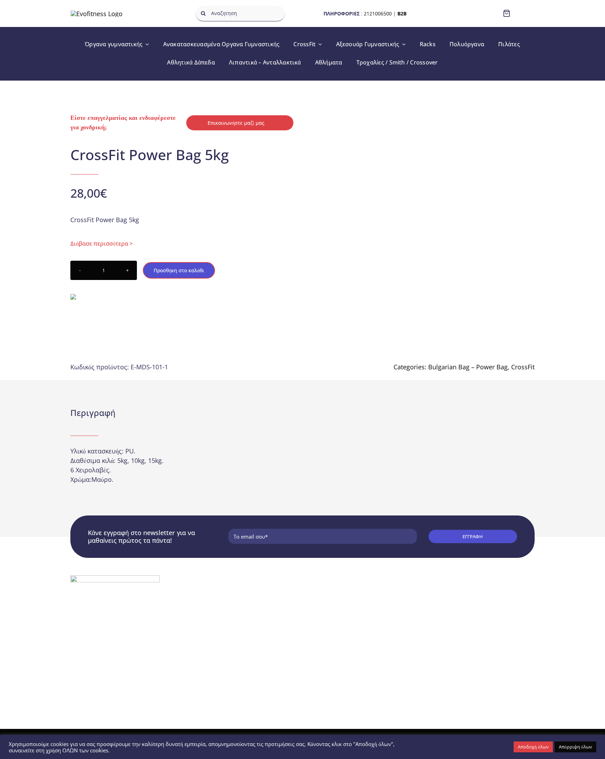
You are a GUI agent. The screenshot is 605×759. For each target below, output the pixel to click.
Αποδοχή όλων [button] (533, 747)
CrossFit (523, 367)
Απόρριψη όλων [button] (575, 747)
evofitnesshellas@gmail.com (115, 645)
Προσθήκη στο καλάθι (179, 270)
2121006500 (378, 13)
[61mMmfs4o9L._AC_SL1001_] (437, 212)
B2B (401, 13)
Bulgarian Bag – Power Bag (468, 367)
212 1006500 (97, 633)
